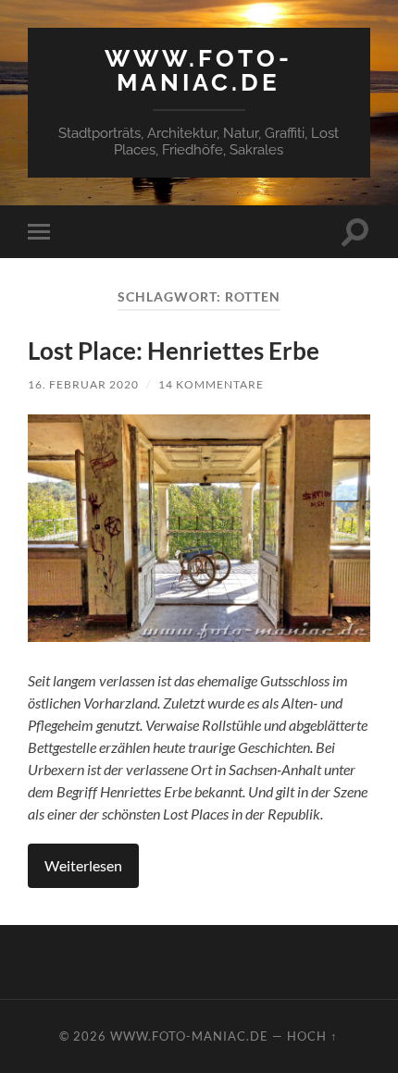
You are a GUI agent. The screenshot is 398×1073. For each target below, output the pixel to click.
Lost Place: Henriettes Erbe (173, 350)
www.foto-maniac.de (198, 69)
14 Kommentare (211, 384)
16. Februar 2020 (83, 384)
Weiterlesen (83, 865)
